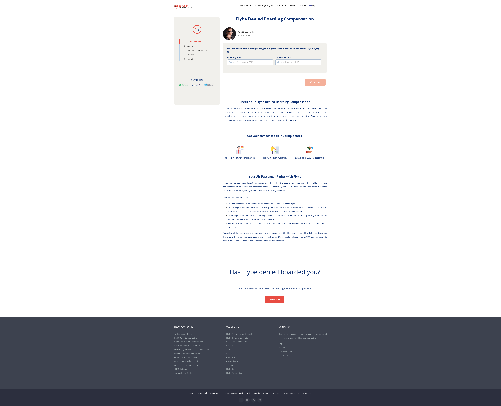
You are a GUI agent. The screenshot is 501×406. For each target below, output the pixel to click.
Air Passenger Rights (183, 334)
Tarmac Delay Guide (183, 373)
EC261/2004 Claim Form (236, 341)
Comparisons (232, 361)
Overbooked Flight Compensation (188, 345)
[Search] (323, 5)
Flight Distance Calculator (237, 338)
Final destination (283, 57)
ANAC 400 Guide (181, 369)
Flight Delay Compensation (186, 338)
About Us (283, 347)
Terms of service (289, 393)
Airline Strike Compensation (186, 357)
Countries (230, 357)
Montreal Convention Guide (186, 365)
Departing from (234, 57)
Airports (229, 353)
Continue (315, 82)
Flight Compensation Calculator (240, 334)
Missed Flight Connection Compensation (191, 349)
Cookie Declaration (304, 393)
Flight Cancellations (234, 373)
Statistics (230, 365)
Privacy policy (276, 393)
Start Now (275, 299)
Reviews (229, 345)
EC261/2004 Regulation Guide (187, 361)
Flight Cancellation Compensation (189, 341)
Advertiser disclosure (261, 393)
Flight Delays (231, 369)
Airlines (229, 349)
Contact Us (283, 355)
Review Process (285, 351)
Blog (280, 343)
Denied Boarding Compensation (188, 353)
